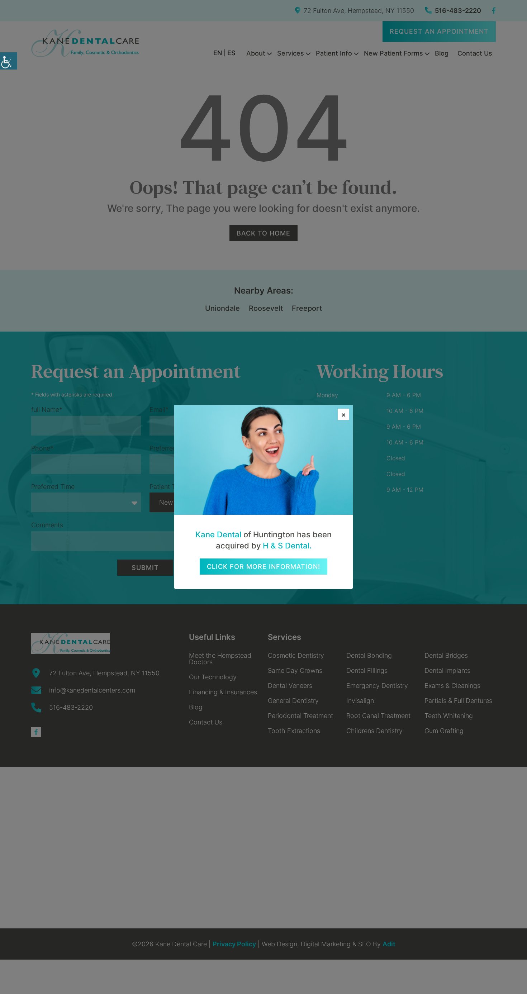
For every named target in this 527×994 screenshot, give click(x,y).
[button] (8, 61)
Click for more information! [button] (263, 566)
